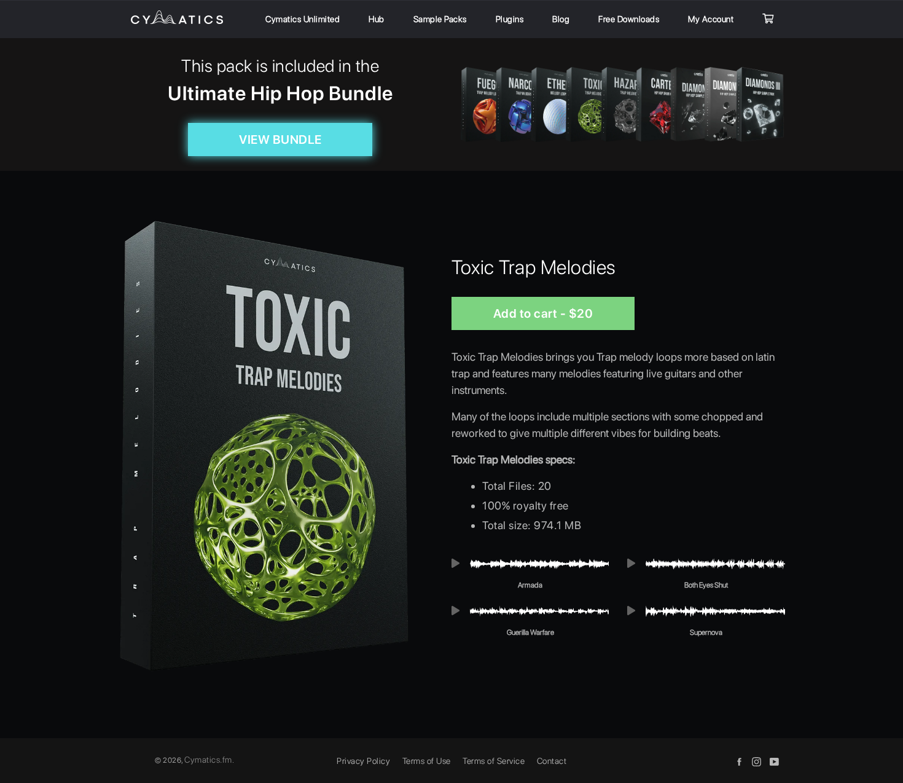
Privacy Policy (363, 761)
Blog (560, 19)
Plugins (510, 19)
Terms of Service (494, 761)
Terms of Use (426, 761)
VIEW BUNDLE (280, 139)
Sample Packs (440, 19)
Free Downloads (628, 19)
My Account (710, 19)
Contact (552, 761)
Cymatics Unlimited (302, 19)
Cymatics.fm (208, 760)
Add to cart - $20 (543, 313)
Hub (377, 19)
